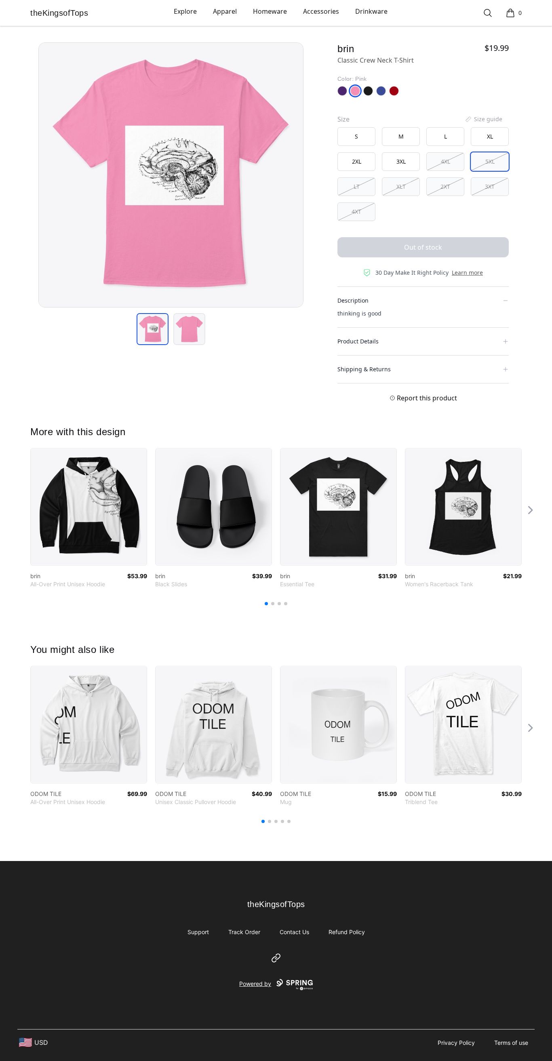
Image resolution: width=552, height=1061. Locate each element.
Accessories (321, 11)
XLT (401, 186)
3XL (401, 161)
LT (357, 186)
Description (353, 300)
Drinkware (371, 11)
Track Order (244, 931)
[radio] (356, 136)
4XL (445, 161)
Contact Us (294, 931)
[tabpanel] (170, 174)
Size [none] (343, 119)
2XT (445, 186)
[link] (89, 506)
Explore (185, 11)
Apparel (225, 11)
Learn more (467, 272)
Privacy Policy (456, 1042)
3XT (490, 186)
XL (490, 136)
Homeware (270, 11)
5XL (490, 161)
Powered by (255, 983)
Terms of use (511, 1042)
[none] (483, 119)
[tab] (152, 329)
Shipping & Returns (364, 369)
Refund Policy (347, 931)
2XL (356, 161)
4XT (356, 211)
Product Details (358, 341)
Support (198, 931)
